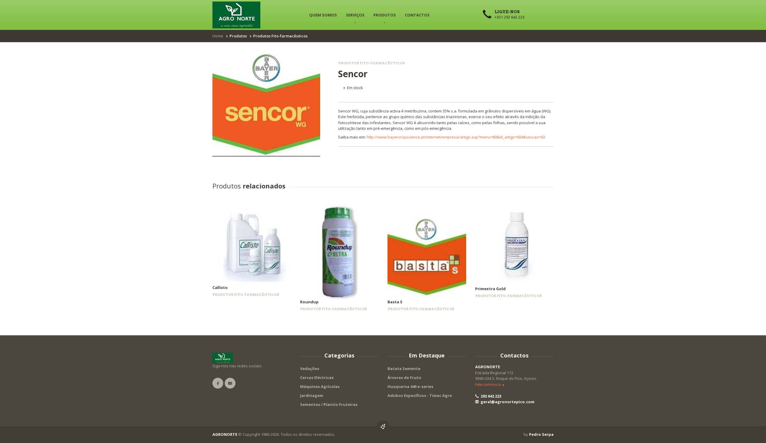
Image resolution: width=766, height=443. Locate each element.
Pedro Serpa (541, 434)
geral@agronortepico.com (507, 401)
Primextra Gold (490, 288)
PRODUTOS (384, 15)
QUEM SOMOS (323, 15)
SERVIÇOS (355, 15)
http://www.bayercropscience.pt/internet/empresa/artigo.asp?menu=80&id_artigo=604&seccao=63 (456, 137)
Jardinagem (311, 395)
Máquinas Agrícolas (320, 386)
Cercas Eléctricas (317, 377)
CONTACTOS (417, 15)
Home (217, 36)
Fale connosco (488, 384)
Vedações (309, 368)
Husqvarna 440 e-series (410, 386)
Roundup (309, 302)
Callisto (220, 287)
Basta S (394, 302)
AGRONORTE (487, 366)
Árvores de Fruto (404, 377)
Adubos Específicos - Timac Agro (419, 395)
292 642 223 (490, 396)
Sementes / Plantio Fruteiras (329, 404)
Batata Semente (403, 368)
